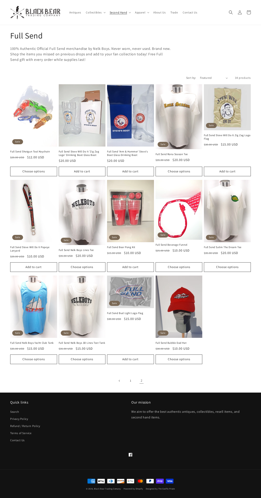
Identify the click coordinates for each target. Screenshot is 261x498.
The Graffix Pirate (166, 488)
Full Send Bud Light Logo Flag (125, 313)
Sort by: (191, 78)
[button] (95, 12)
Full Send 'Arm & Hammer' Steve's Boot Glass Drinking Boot (127, 153)
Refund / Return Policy (25, 426)
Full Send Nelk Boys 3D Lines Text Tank (82, 343)
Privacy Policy (19, 419)
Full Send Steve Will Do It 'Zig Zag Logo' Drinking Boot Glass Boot (79, 153)
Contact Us (17, 440)
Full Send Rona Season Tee (172, 154)
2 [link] (142, 380)
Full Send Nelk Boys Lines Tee (76, 250)
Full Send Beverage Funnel (171, 244)
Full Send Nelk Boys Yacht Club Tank (32, 343)
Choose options (33, 171)
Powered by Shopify (133, 488)
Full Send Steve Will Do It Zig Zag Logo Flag (227, 137)
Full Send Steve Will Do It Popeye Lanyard (30, 249)
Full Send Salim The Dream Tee (222, 247)
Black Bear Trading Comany (107, 488)
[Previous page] (119, 380)
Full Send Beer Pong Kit (121, 247)
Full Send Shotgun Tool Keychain (30, 151)
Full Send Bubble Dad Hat (171, 343)
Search (14, 412)
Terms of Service (21, 433)
